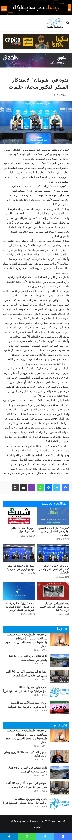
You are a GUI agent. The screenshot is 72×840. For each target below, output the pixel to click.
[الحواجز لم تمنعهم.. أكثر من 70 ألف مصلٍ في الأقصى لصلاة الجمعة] (59, 676)
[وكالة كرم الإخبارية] (55, 23)
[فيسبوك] (65, 487)
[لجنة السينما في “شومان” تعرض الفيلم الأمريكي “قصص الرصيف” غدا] (53, 591)
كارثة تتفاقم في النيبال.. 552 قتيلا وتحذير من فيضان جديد (27, 658)
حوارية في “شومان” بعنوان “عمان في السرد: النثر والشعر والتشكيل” (54, 569)
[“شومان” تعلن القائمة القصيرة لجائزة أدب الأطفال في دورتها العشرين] (53, 516)
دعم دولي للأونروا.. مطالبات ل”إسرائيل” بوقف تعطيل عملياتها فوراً (25, 689)
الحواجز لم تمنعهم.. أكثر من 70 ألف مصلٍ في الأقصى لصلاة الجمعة (26, 673)
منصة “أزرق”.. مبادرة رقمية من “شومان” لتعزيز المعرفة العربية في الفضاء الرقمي (20, 607)
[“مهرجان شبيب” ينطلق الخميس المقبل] (19, 516)
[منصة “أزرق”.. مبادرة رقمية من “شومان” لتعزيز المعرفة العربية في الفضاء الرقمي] (19, 591)
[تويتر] (56, 487)
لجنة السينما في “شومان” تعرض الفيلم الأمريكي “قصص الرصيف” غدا (54, 607)
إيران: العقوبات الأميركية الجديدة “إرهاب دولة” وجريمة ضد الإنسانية (27, 705)
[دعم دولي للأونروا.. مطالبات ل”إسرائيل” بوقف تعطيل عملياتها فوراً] (59, 692)
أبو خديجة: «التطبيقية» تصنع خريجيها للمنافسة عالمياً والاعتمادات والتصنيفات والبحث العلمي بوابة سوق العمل (26, 640)
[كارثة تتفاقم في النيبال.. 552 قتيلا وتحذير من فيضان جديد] (59, 660)
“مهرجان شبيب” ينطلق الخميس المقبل (23, 529)
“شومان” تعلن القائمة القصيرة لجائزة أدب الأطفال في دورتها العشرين (53, 531)
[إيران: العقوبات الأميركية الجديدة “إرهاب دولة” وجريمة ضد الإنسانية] (59, 707)
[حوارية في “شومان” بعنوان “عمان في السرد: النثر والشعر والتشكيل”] (53, 553)
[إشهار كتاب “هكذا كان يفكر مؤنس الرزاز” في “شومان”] (19, 553)
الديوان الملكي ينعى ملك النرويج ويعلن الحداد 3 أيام (25, 754)
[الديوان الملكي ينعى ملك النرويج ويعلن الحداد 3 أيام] (59, 756)
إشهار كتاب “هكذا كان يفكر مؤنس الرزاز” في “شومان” (20, 567)
